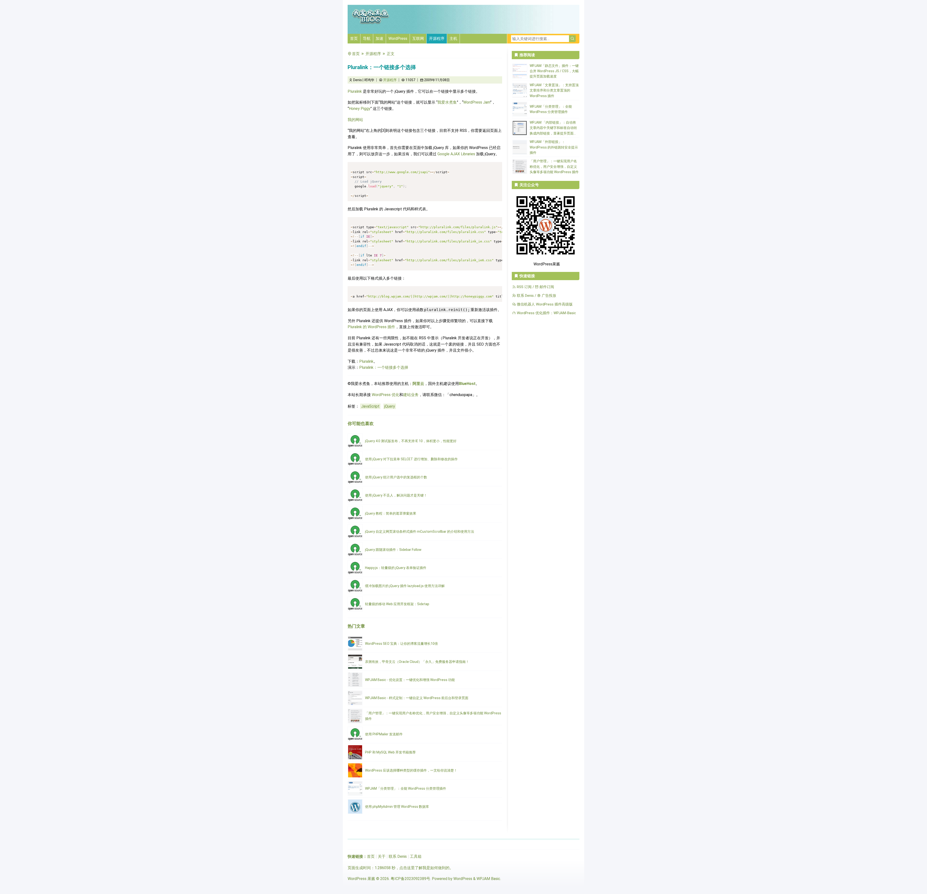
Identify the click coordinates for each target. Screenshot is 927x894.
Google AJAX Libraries (456, 154)
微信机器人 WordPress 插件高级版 (544, 304)
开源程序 (436, 38)
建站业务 (411, 394)
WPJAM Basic (488, 878)
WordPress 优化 (385, 394)
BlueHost (467, 383)
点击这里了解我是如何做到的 (424, 868)
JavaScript (370, 406)
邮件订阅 (546, 287)
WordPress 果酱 (361, 878)
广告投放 (548, 295)
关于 (382, 856)
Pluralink (355, 91)
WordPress (397, 38)
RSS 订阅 (524, 287)
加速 (379, 38)
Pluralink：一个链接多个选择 (383, 367)
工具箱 (415, 856)
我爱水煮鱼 (447, 102)
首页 (354, 38)
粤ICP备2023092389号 (410, 878)
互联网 (418, 38)
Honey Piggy (359, 108)
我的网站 (355, 119)
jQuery (389, 406)
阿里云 (418, 383)
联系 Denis (525, 295)
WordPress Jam (476, 102)
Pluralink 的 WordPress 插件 (371, 327)
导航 (367, 38)
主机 (453, 38)
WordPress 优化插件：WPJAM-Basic (546, 313)
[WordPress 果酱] (370, 23)
